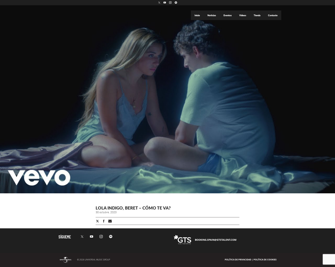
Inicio (197, 15)
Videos (243, 15)
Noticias (212, 15)
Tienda (257, 15)
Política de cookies (265, 259)
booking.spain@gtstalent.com (215, 239)
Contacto (273, 15)
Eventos (228, 15)
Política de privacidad (238, 259)
